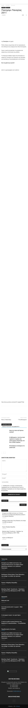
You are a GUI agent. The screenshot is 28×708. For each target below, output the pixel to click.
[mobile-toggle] (2, 2)
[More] (16, 18)
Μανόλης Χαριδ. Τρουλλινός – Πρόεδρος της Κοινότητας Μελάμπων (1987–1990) (12, 532)
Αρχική (2, 5)
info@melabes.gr (17, 691)
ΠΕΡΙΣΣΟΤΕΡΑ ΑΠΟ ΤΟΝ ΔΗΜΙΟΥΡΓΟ (10, 426)
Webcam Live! (5, 600)
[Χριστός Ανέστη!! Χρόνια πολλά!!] (5, 432)
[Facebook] (2, 18)
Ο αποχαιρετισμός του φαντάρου (11, 615)
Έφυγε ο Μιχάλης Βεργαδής (8, 527)
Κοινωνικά (13, 5)
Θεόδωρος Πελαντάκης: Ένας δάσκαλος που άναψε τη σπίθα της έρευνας (14, 521)
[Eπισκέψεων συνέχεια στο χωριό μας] (5, 447)
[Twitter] (6, 18)
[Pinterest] (9, 18)
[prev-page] (2, 453)
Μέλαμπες (18, 706)
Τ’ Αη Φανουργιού (22, 419)
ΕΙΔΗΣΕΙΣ (7, 5)
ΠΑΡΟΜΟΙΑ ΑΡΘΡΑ (6, 424)
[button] (26, 2)
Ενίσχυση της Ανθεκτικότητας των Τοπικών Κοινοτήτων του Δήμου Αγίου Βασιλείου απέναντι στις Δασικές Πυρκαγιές (13, 515)
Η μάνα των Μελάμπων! (7, 537)
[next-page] (5, 453)
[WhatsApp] (12, 18)
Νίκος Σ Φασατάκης (6, 419)
